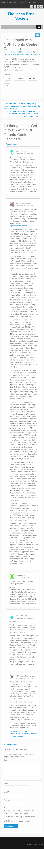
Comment (8, 760)
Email (6, 792)
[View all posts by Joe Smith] (34, 52)
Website (7, 800)
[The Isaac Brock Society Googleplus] (31, 6)
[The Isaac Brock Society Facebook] (35, 6)
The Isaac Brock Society (22, 16)
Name (6, 783)
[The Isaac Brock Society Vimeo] (38, 6)
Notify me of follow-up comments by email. (22, 816)
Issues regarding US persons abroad (17, 54)
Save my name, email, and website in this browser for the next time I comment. (19, 812)
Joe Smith (29, 52)
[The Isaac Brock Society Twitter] (41, 6)
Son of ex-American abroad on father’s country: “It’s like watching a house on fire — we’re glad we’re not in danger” (22, 113)
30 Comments (35, 54)
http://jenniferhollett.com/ (19, 225)
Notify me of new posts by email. (18, 821)
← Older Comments (11, 144)
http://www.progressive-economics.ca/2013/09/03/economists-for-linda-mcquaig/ (24, 733)
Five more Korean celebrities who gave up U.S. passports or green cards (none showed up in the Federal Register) (22, 106)
